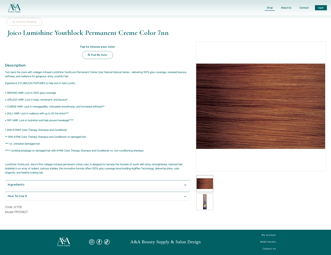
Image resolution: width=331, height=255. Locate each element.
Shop (270, 7)
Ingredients (97, 184)
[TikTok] (107, 242)
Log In (321, 7)
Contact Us (269, 249)
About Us (286, 7)
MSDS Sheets (268, 242)
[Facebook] (99, 242)
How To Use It (97, 196)
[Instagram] (91, 242)
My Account (269, 235)
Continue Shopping (24, 22)
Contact (304, 7)
